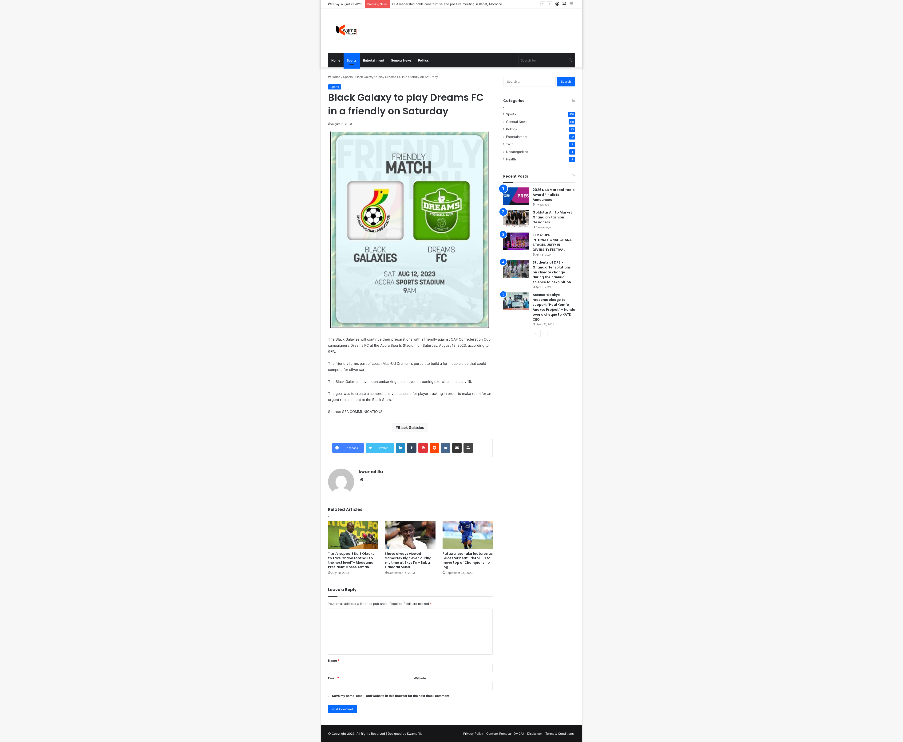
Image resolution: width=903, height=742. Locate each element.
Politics (423, 60)
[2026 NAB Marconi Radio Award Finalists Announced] (516, 196)
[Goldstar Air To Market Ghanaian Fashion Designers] (516, 219)
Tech (510, 144)
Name (333, 660)
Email (333, 678)
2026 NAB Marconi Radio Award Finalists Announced (554, 194)
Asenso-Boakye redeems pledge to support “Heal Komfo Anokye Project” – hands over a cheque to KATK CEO (554, 307)
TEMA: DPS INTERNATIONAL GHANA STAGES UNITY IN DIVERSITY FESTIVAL (552, 242)
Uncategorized (517, 152)
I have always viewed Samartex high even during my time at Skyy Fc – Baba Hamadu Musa (408, 560)
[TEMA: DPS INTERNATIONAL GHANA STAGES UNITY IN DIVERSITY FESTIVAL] (516, 241)
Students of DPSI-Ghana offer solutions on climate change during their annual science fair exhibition (552, 272)
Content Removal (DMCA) (505, 733)
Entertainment (373, 60)
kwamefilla (371, 471)
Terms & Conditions (559, 733)
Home (335, 60)
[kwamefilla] (346, 31)
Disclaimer (534, 733)
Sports (351, 60)
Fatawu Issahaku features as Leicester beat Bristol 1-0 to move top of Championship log (468, 560)
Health (511, 159)
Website (420, 678)
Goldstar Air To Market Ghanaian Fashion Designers (430, 4)
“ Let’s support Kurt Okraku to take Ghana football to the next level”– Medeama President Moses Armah (351, 560)
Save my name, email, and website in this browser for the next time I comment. (391, 696)
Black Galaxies (411, 427)
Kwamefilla (414, 733)
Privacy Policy (473, 733)
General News (401, 60)
